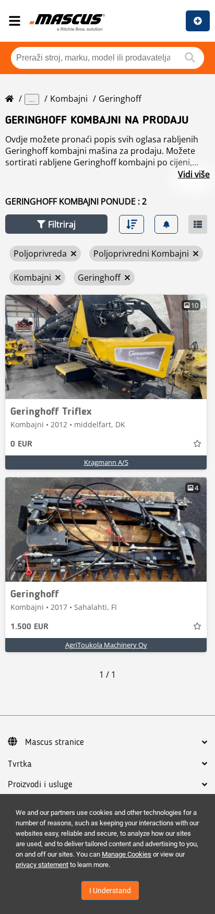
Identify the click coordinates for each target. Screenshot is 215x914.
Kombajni (69, 98)
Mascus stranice (54, 742)
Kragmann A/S (106, 462)
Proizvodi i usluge (40, 784)
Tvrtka (20, 764)
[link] (106, 347)
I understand (110, 890)
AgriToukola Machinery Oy (106, 645)
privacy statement (42, 865)
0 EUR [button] (21, 444)
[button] (56, 224)
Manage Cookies (126, 854)
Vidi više (194, 174)
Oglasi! (198, 20)
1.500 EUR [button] (29, 627)
